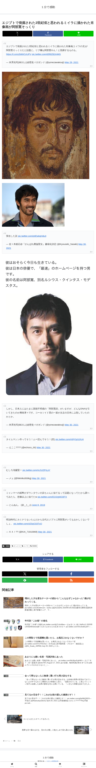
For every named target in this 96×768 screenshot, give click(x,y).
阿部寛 (34, 546)
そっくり (17, 546)
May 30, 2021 (71, 425)
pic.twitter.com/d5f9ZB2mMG (46, 54)
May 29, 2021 (71, 62)
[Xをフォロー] (25, 573)
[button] (88, 491)
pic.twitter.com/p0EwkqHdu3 (32, 236)
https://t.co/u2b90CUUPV (18, 54)
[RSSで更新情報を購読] (71, 580)
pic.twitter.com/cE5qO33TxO (28, 523)
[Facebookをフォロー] (71, 573)
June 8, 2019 (38, 505)
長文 (7, 546)
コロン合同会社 (52, 761)
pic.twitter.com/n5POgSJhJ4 (70, 439)
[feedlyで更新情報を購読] (25, 580)
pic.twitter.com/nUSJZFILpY (36, 470)
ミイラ (26, 546)
